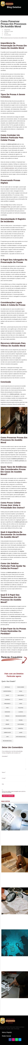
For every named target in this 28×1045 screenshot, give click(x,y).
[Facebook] (10, 1039)
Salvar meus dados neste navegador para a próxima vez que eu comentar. (13, 792)
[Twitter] (19, 1039)
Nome (3, 772)
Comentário (5, 756)
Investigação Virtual (5, 206)
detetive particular (9, 168)
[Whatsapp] (16, 1039)
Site (3, 784)
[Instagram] (13, 1039)
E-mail (4, 778)
